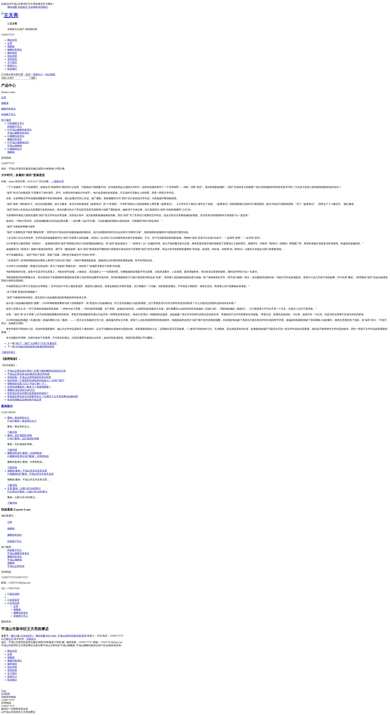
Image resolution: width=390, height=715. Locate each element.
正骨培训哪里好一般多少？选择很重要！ (29, 387)
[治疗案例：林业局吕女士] (22, 421)
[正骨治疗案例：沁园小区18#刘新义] (27, 491)
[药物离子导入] (15, 123)
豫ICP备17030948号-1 (22, 635)
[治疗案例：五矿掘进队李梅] (23, 438)
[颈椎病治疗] (14, 149)
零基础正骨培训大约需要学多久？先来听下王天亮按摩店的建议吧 (42, 396)
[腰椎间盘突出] (15, 136)
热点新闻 (50, 74)
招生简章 (12, 56)
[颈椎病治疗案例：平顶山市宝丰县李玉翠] (30, 474)
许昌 (78, 635)
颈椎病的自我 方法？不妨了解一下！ (27, 383)
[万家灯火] (7, 639)
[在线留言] (13, 600)
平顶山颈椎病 (14, 145)
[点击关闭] (1, 688)
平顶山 (61, 635)
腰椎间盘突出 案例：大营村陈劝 (24, 453)
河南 (73, 635)
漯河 (83, 635)
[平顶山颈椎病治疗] (18, 142)
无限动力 (31, 639)
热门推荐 (6, 120)
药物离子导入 (8, 114)
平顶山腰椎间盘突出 (18, 133)
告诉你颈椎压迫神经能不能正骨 (24, 399)
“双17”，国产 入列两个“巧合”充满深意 (36, 343)
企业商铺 (33, 7)
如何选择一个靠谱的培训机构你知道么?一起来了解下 (35, 380)
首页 (28, 74)
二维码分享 (58, 181)
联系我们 (43, 7)
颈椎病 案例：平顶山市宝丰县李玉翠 (27, 470)
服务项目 (12, 53)
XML (54, 635)
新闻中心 (12, 65)
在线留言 (22, 7)
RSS (48, 635)
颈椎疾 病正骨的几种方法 (21, 390)
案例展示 (7, 406)
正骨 (9, 43)
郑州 (67, 635)
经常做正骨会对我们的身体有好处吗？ (28, 393)
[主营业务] (13, 603)
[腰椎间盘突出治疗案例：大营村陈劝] (28, 456)
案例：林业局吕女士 (18, 417)
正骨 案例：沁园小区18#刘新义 (24, 488)
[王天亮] (9, 15)
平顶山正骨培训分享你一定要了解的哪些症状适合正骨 (36, 371)
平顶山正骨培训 (15, 566)
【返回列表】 (8, 352)
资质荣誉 (12, 59)
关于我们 (12, 62)
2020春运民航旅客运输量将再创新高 (34, 346)
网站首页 (12, 40)
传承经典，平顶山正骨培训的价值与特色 (29, 377)
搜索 (33, 78)
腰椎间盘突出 (14, 49)
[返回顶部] (13, 594)
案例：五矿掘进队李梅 (19, 435)
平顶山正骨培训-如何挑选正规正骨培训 (28, 374)
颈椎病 (11, 46)
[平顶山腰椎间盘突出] (19, 129)
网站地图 (12, 7)
